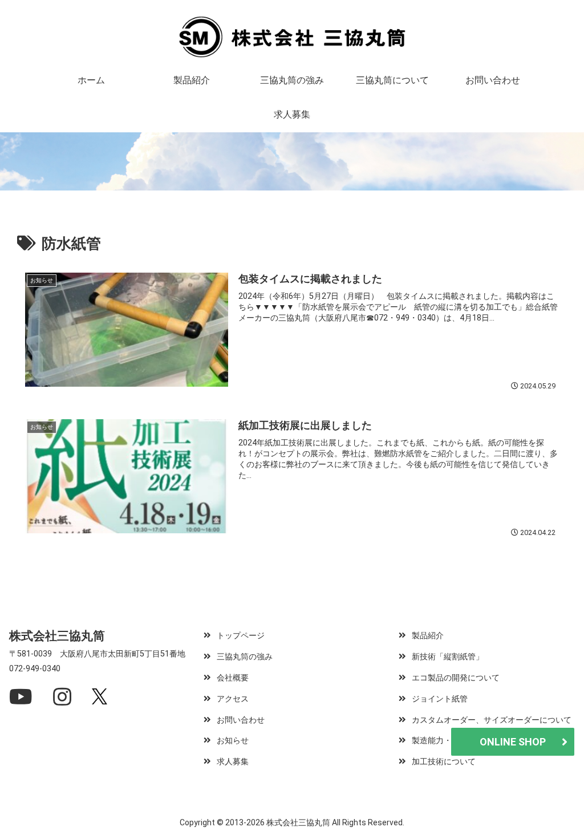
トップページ (241, 636)
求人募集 (233, 762)
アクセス (233, 699)
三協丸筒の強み (245, 657)
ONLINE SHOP (513, 742)
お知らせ (233, 740)
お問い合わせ (241, 720)
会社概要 (233, 678)
